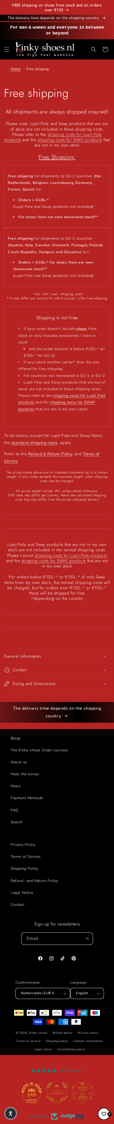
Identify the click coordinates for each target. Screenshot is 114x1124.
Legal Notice (22, 892)
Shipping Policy (24, 868)
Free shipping (38, 69)
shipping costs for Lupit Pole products (71, 555)
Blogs (16, 738)
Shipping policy (57, 1041)
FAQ (15, 810)
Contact (17, 904)
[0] (104, 1114)
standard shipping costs (34, 442)
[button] (6, 49)
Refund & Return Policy (50, 454)
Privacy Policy (23, 844)
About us (19, 762)
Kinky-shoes (38, 1033)
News (16, 786)
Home (15, 69)
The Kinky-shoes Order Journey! (39, 750)
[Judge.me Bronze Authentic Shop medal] (57, 1092)
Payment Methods (27, 797)
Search (17, 822)
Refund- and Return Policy (34, 880)
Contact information (88, 1041)
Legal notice (43, 1049)
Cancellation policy (71, 1049)
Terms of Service (26, 856)
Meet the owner (25, 774)
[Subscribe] (87, 938)
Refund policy (62, 1033)
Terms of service (28, 1041)
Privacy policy (88, 1033)
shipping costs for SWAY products (70, 140)
